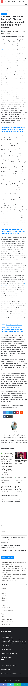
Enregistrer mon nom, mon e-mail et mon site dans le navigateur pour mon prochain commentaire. (13, 540)
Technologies (5, 603)
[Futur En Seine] (6, 6)
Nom (2, 520)
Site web (3, 531)
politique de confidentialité (7, 621)
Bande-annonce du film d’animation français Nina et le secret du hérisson (6, 487)
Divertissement (6, 607)
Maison (4, 588)
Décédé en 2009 (5, 50)
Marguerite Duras (7, 31)
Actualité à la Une (6, 591)
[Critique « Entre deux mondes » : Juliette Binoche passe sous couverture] (21, 480)
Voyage (4, 595)
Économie (4, 598)
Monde (4, 593)
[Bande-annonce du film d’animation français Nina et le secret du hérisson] (7, 480)
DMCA (2, 616)
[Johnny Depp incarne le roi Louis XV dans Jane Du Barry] (21, 455)
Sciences (4, 600)
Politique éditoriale (5, 624)
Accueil (4, 11)
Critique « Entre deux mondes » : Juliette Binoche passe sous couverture (20, 487)
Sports (3, 605)
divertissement (10, 11)
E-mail (3, 525)
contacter (14, 665)
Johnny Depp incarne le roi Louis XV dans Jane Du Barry (21, 461)
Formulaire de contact (7, 610)
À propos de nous (5, 614)
